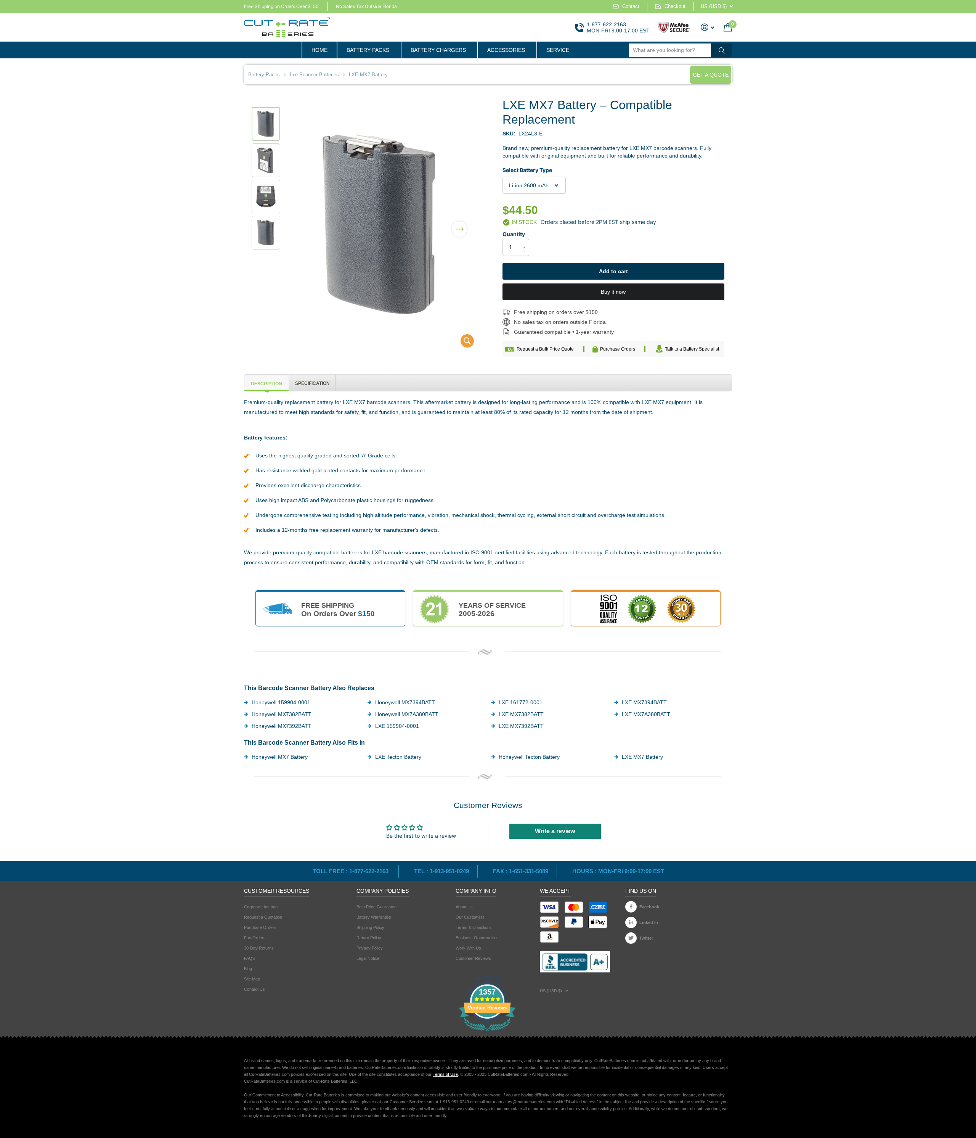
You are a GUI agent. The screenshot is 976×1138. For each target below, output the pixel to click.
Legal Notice (367, 958)
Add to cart (613, 271)
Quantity (513, 234)
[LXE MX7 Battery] (462, 342)
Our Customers (470, 917)
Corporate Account (261, 907)
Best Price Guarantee (376, 907)
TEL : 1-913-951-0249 (441, 871)
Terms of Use (445, 1074)
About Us (464, 907)
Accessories (506, 50)
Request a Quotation (263, 917)
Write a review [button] (555, 831)
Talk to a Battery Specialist (692, 349)
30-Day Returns (259, 948)
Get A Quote (711, 75)
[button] (459, 224)
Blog (248, 968)
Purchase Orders (617, 349)
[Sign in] (707, 27)
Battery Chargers (438, 50)
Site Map (252, 979)
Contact (630, 6)
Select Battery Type (527, 170)
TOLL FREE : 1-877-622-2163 (351, 871)
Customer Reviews (473, 958)
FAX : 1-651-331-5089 (520, 871)
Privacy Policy (369, 948)
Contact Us (254, 989)
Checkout (675, 6)
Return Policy (368, 937)
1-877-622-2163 (606, 24)
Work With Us (468, 948)
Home (319, 50)
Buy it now (613, 292)
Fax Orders (255, 937)
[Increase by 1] (526, 241)
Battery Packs (368, 50)
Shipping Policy (370, 927)
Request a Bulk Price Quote (545, 349)
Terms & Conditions (474, 927)
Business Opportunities (477, 937)
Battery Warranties (373, 917)
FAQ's (249, 958)
